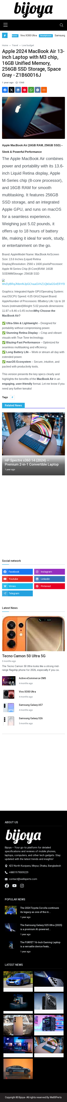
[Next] (59, 445)
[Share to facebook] (5, 90)
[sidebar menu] (5, 25)
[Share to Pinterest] (24, 90)
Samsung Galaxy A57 (31, 705)
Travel (15, 45)
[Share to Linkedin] (18, 90)
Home (5, 45)
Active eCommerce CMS (32, 678)
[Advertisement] (33, 521)
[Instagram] (22, 885)
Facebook (14, 571)
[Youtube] (14, 885)
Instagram (46, 571)
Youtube (13, 579)
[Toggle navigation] (61, 25)
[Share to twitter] (11, 90)
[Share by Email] (44, 90)
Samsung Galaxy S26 (31, 718)
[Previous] (8, 445)
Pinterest (46, 586)
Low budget (28, 45)
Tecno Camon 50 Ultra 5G (24, 656)
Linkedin (45, 579)
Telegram (14, 593)
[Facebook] (7, 885)
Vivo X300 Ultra (27, 691)
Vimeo (12, 586)
